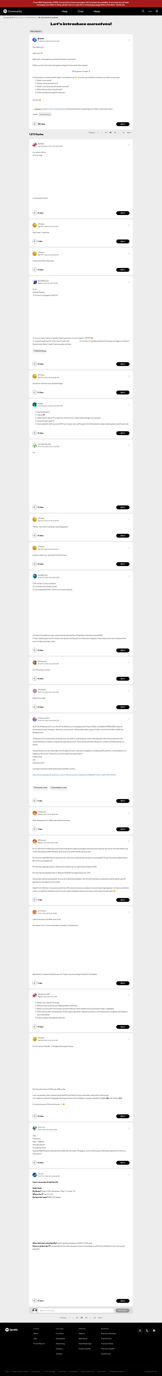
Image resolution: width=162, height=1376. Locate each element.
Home (16, 17)
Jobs (35, 1338)
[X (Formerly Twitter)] (147, 1330)
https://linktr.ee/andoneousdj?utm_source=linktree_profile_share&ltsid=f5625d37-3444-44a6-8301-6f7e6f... (75, 775)
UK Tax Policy (101, 1371)
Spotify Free (106, 1354)
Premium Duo (106, 1338)
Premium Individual (108, 1333)
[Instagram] (140, 1330)
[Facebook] (154, 1330)
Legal (7, 1371)
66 (106, 132)
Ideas (97, 11)
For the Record (39, 1343)
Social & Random (31, 17)
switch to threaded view (56, 109)
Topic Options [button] (35, 31)
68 (115, 132)
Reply (123, 124)
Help (65, 11)
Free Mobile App (85, 1343)
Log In (150, 11)
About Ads (62, 1371)
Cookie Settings (49, 1371)
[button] (129, 40)
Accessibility (73, 1371)
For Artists (60, 1333)
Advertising (60, 1343)
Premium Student (108, 1348)
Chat (80, 11)
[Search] (143, 11)
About (35, 1333)
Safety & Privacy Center (20, 1371)
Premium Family (107, 1343)
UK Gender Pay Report (116, 1371)
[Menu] (157, 11)
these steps (95, 5)
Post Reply (122, 1310)
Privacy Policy (35, 1371)
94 (123, 132)
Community (15, 11)
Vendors (59, 1354)
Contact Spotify (85, 1348)
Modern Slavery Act (87, 1371)
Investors (59, 1348)
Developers (60, 1338)
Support (82, 1333)
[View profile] (35, 39)
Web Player (83, 1338)
